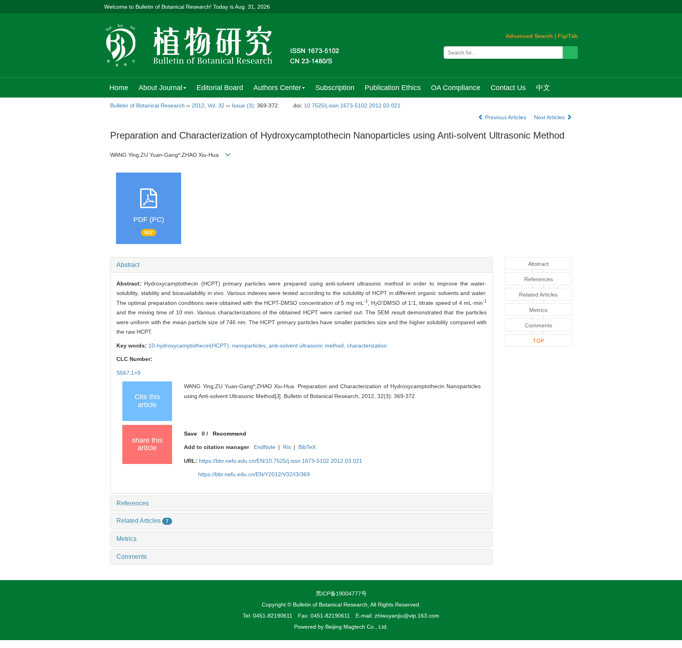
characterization (367, 345)
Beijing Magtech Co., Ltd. (356, 627)
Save (190, 433)
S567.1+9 (128, 373)
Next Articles (550, 117)
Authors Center (277, 88)
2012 (198, 105)
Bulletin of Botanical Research (147, 105)
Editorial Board (220, 88)
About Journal (160, 88)
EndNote (264, 447)
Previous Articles (505, 117)
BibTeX (307, 447)
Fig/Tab (568, 36)
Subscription (334, 88)
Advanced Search (529, 36)
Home (118, 88)
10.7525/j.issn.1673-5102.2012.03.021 (352, 105)
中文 (543, 88)
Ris (287, 447)
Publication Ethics (393, 88)
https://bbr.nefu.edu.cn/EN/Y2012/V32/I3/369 (254, 474)
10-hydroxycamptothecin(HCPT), (190, 345)
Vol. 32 (216, 105)
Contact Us (508, 88)
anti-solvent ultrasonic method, (308, 345)
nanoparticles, (250, 345)
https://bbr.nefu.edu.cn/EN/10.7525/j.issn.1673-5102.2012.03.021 (280, 461)
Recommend (229, 433)
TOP (538, 341)
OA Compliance (455, 88)
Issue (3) (243, 105)
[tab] (302, 264)
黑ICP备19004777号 (341, 593)
